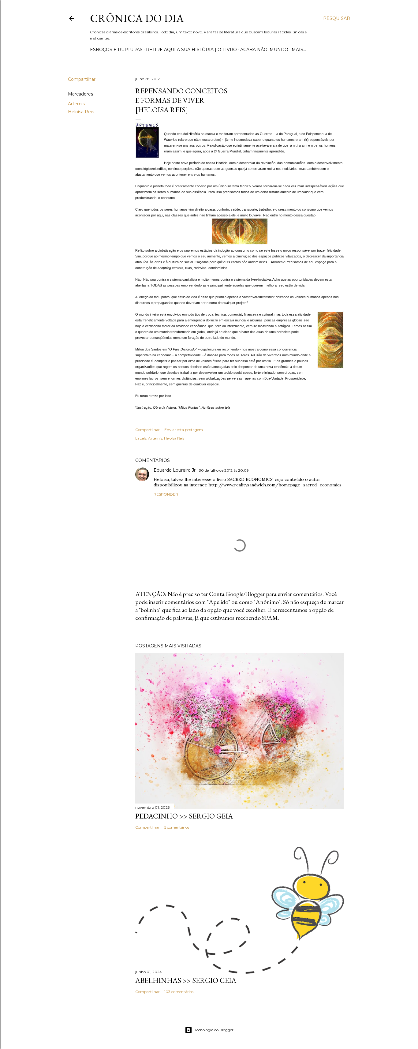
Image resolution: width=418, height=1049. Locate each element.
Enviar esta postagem (183, 429)
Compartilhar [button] (81, 79)
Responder (166, 494)
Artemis (76, 104)
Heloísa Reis (81, 111)
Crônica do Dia (137, 18)
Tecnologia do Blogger (214, 1030)
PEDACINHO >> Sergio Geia (184, 816)
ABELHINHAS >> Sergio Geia (185, 980)
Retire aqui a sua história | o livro (191, 49)
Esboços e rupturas (116, 49)
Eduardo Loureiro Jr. (175, 470)
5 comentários (176, 827)
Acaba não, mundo (264, 49)
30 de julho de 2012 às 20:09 (224, 470)
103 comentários (178, 991)
